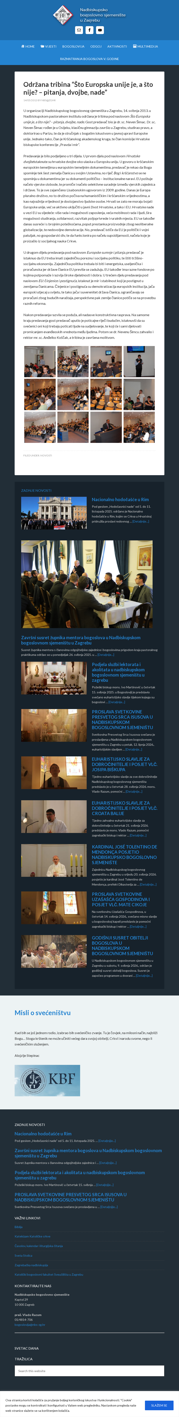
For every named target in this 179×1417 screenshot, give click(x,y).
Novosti (46, 455)
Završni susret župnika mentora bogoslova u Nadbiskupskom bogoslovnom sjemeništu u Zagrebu (81, 640)
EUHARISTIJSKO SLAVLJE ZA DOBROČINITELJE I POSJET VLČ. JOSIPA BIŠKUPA (124, 764)
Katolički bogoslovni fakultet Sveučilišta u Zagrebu (49, 1274)
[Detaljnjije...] (107, 1141)
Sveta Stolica (23, 1255)
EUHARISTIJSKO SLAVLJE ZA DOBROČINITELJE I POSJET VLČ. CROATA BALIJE (124, 808)
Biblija (18, 1227)
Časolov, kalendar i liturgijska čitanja (39, 1246)
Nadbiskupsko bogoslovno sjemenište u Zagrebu (89, 15)
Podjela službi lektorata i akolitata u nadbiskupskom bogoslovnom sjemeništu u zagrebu (118, 672)
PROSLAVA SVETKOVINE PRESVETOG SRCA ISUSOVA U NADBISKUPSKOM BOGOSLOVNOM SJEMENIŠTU (122, 719)
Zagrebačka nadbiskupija (31, 1265)
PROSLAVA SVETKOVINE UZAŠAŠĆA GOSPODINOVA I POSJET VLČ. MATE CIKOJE (121, 899)
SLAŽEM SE (159, 1405)
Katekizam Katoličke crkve (32, 1236)
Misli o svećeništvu (43, 1012)
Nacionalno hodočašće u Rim (120, 499)
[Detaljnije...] (141, 521)
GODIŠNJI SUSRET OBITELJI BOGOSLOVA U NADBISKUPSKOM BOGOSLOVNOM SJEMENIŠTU (122, 945)
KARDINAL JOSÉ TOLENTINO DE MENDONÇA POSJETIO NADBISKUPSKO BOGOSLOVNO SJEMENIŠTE (124, 854)
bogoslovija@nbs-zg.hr (30, 1324)
